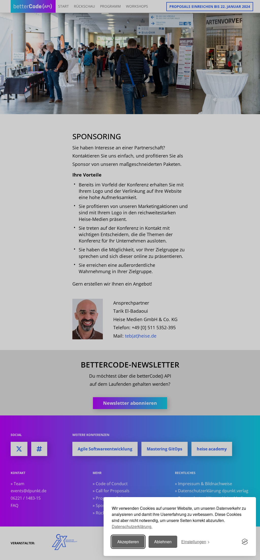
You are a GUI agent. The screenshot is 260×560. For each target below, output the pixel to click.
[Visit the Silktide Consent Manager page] (245, 542)
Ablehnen (163, 542)
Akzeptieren (128, 542)
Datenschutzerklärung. (132, 526)
